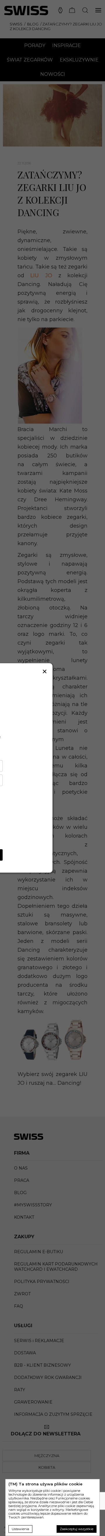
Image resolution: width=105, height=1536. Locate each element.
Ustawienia (20, 1529)
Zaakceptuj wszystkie (76, 1529)
